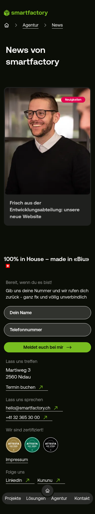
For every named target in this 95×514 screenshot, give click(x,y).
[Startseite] (47, 490)
